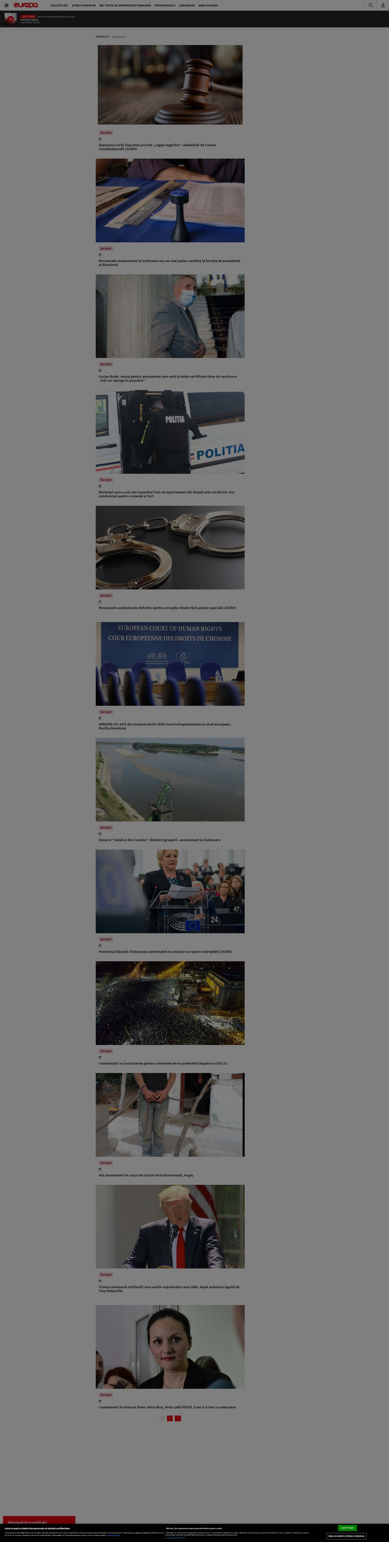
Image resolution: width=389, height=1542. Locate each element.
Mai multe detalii (114, 1535)
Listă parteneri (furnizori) (175, 1538)
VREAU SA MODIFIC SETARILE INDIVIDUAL (346, 1536)
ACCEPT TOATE (347, 1528)
